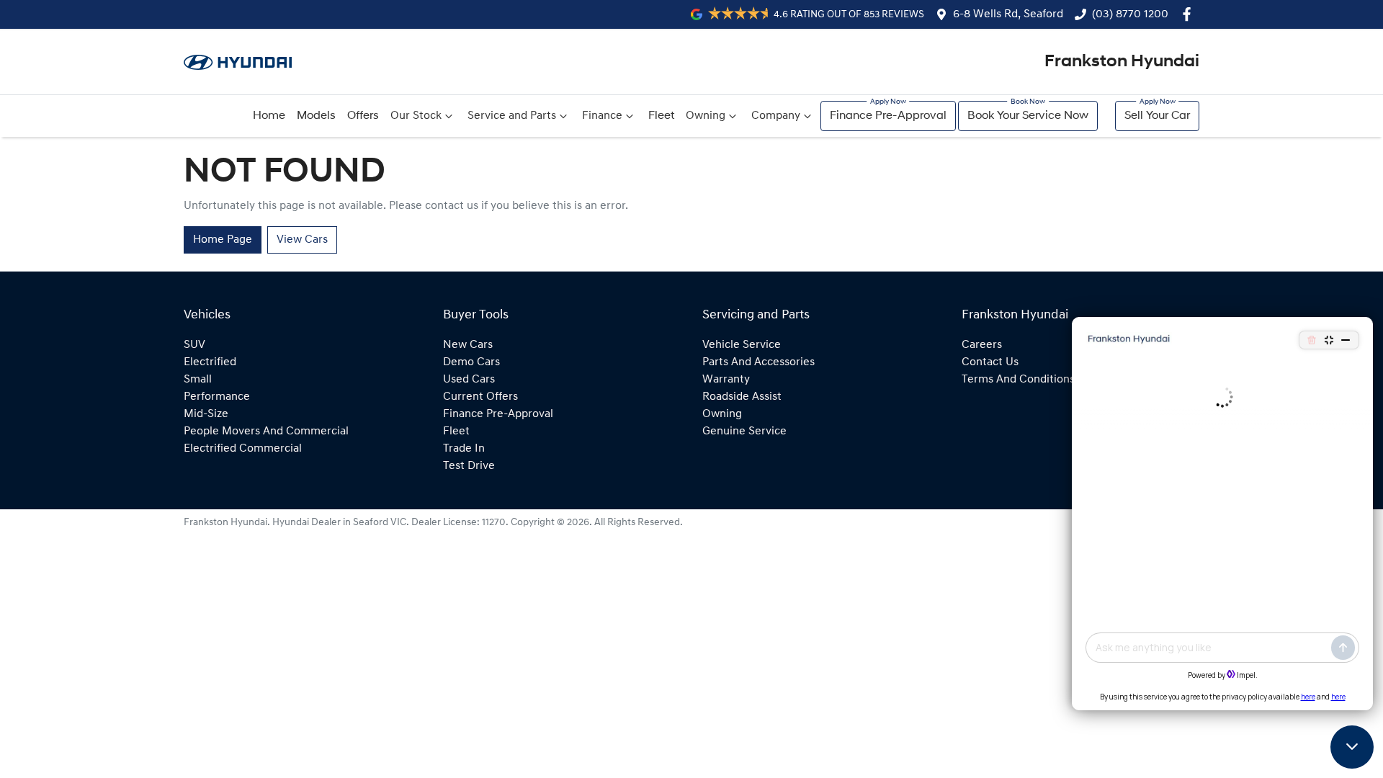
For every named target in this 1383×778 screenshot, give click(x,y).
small (198, 379)
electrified (210, 362)
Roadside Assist (742, 397)
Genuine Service (744, 431)
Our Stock (416, 116)
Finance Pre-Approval (888, 116)
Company (775, 116)
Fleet (661, 116)
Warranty (726, 379)
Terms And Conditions (1018, 379)
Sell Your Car (1157, 116)
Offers (363, 116)
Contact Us (990, 362)
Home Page (222, 240)
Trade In (464, 449)
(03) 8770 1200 (1130, 14)
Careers (982, 345)
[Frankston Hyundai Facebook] (1189, 14)
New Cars (468, 345)
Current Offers (480, 397)
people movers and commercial (266, 431)
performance (217, 397)
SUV (194, 345)
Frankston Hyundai (1121, 62)
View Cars (302, 240)
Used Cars (469, 379)
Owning (705, 116)
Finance (602, 116)
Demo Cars (471, 362)
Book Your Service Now (1027, 116)
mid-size (206, 414)
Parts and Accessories (758, 362)
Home (269, 116)
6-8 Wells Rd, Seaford (1008, 14)
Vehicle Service (741, 345)
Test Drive (469, 466)
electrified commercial (243, 449)
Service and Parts (511, 116)
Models (316, 116)
